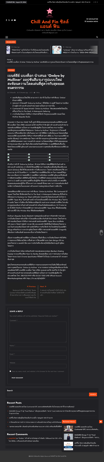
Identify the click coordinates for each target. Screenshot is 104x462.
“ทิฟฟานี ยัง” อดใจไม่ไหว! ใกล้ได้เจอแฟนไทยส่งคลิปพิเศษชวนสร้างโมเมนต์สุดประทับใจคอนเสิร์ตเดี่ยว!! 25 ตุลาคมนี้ (20, 52)
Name (12, 345)
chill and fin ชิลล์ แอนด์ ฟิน (50, 24)
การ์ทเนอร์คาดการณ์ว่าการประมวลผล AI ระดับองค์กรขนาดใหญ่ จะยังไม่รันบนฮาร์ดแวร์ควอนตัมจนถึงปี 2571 (62, 2)
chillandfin (12, 93)
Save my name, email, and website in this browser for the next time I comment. (38, 371)
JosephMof (12, 438)
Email (12, 354)
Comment (14, 320)
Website (12, 363)
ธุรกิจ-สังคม (11, 70)
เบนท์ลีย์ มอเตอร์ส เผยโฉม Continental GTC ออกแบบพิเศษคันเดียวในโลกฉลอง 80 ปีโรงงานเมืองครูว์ (41, 407)
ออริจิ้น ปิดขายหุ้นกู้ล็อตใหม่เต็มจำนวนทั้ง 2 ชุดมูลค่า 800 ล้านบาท (31, 418)
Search (10, 390)
